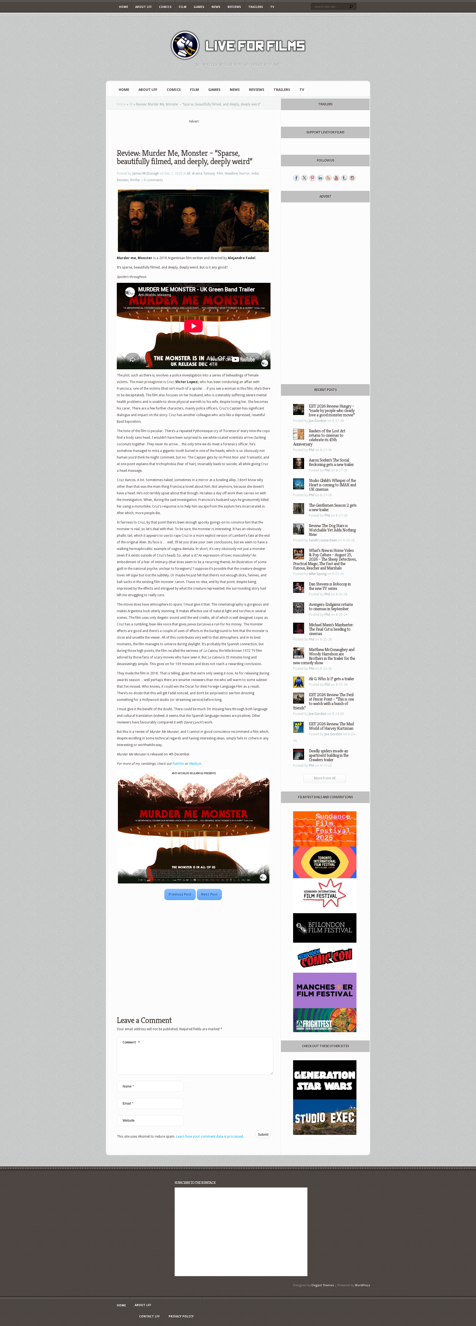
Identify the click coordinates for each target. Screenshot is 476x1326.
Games (199, 7)
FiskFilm (178, 764)
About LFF (143, 7)
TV (272, 7)
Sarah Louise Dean (323, 540)
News (216, 7)
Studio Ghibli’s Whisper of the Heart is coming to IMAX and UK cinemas (332, 485)
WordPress (362, 1285)
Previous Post (180, 894)
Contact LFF (149, 1316)
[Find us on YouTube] (336, 178)
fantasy (209, 173)
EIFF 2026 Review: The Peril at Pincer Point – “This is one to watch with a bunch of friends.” (323, 701)
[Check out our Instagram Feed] (352, 178)
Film (182, 7)
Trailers (255, 7)
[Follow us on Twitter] (304, 178)
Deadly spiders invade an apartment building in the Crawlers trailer (328, 755)
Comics (165, 7)
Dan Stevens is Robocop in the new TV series (330, 586)
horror (244, 173)
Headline (231, 173)
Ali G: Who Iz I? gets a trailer (331, 679)
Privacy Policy (181, 1316)
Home (123, 7)
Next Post (209, 894)
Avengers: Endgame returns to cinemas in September (331, 606)
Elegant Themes (323, 1285)
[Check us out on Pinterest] (312, 178)
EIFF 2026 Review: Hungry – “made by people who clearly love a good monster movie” (332, 410)
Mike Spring (317, 574)
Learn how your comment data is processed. (210, 1136)
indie (255, 173)
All (131, 104)
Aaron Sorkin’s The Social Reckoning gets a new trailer (331, 462)
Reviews (234, 7)
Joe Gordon (317, 421)
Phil (311, 450)
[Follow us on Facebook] (296, 178)
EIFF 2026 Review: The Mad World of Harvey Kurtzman (331, 726)
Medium (195, 764)
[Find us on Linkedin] (320, 178)
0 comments (153, 180)
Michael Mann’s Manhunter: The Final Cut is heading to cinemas (331, 629)
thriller (135, 180)
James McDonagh (145, 173)
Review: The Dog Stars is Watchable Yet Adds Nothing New (332, 530)
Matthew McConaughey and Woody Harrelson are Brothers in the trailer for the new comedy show (324, 656)
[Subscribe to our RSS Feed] (328, 178)
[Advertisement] (193, 132)
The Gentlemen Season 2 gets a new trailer (332, 507)
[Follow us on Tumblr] (344, 178)
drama (197, 173)
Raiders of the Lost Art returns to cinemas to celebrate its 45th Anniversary (319, 437)
